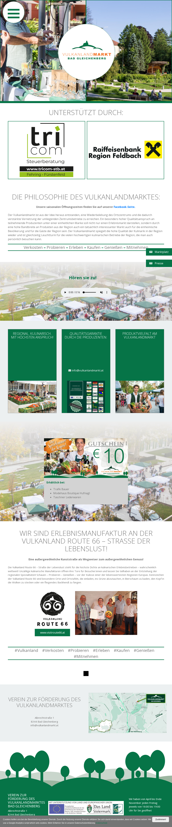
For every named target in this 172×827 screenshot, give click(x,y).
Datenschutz (101, 823)
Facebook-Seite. (125, 207)
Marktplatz (161, 252)
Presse (158, 263)
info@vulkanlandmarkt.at (87, 370)
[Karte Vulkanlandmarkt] (128, 712)
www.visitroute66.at (52, 632)
